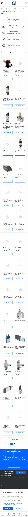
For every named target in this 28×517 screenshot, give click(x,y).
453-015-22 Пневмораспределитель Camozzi (21, 200)
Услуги (3, 485)
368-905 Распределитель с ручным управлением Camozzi (20, 426)
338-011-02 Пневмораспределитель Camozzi (9, 273)
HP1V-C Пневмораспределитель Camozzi (9, 322)
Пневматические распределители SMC (14, 44)
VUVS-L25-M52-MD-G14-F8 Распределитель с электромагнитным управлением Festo (8, 399)
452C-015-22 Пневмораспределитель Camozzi (21, 225)
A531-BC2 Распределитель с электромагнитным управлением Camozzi (8, 73)
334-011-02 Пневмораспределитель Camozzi (21, 297)
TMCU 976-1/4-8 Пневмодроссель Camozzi (19, 373)
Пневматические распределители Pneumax (15, 38)
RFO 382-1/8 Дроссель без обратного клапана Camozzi (20, 125)
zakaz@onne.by (7, 475)
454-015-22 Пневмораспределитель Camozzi (9, 225)
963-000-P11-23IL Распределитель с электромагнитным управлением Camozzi (20, 73)
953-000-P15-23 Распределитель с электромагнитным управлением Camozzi (8, 126)
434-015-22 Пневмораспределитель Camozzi (21, 176)
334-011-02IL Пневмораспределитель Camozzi (9, 297)
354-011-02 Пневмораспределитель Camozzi (9, 249)
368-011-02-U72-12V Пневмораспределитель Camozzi (21, 152)
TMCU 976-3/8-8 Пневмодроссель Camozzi (7, 373)
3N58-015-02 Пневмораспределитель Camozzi (9, 152)
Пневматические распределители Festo (14, 32)
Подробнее (19, 508)
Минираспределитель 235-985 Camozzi (21, 321)
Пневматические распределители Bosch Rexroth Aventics (14, 19)
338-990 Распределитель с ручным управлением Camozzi (7, 426)
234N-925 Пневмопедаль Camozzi (7, 176)
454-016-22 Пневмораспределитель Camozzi (9, 200)
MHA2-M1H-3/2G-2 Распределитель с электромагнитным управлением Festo (20, 347)
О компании (4, 482)
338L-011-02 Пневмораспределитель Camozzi (21, 249)
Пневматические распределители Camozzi (15, 26)
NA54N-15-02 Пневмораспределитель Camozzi (21, 397)
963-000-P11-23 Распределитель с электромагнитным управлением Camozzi (8, 99)
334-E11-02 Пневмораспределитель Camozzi (21, 273)
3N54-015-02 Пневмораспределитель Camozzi (21, 98)
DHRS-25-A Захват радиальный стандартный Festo (8, 346)
